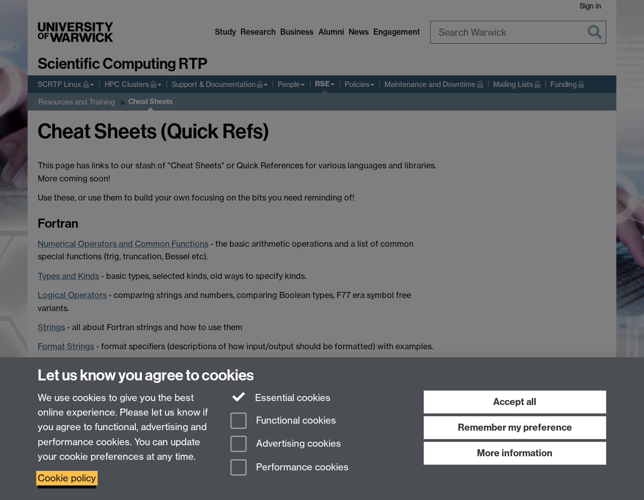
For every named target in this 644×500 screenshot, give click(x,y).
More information (514, 453)
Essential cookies (292, 398)
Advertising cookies (297, 444)
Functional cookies (295, 420)
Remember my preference (515, 427)
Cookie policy (67, 478)
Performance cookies (301, 467)
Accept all (514, 402)
